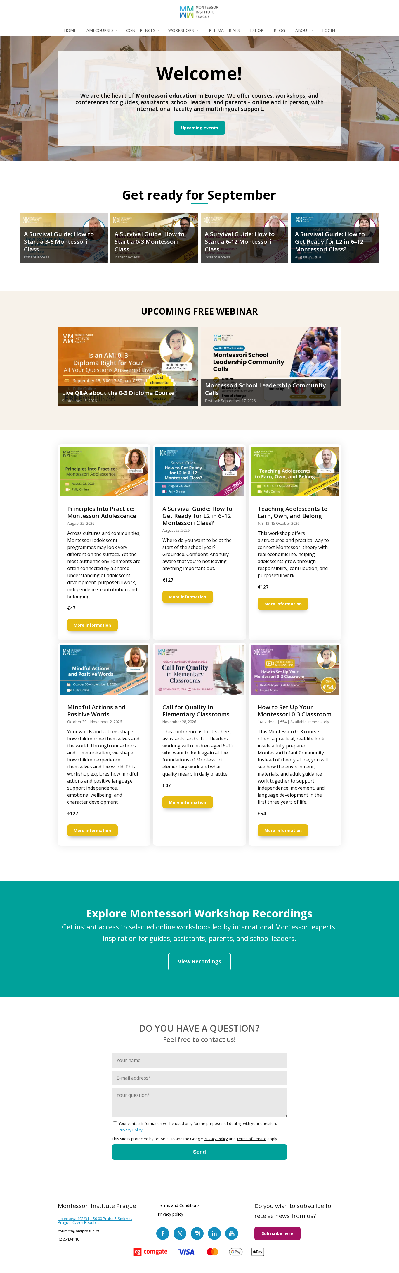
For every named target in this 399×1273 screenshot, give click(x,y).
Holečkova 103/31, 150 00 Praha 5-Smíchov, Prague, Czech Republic (95, 1220)
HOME (70, 30)
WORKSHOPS (181, 30)
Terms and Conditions (179, 1205)
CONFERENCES (140, 30)
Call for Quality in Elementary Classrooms (196, 710)
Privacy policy (170, 1214)
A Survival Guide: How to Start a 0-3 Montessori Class (149, 241)
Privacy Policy (131, 1130)
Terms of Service (251, 1138)
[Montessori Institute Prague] (199, 12)
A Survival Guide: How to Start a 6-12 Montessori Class (240, 241)
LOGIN (328, 30)
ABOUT (302, 30)
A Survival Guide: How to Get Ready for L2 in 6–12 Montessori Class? (330, 241)
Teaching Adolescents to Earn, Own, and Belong (292, 512)
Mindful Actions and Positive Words (96, 710)
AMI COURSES (100, 30)
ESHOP (256, 30)
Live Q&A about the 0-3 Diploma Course (118, 393)
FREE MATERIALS (223, 30)
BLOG (279, 30)
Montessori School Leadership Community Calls (265, 389)
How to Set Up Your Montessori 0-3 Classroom (295, 710)
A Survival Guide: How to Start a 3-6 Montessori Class (59, 241)
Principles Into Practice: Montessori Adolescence (101, 512)
